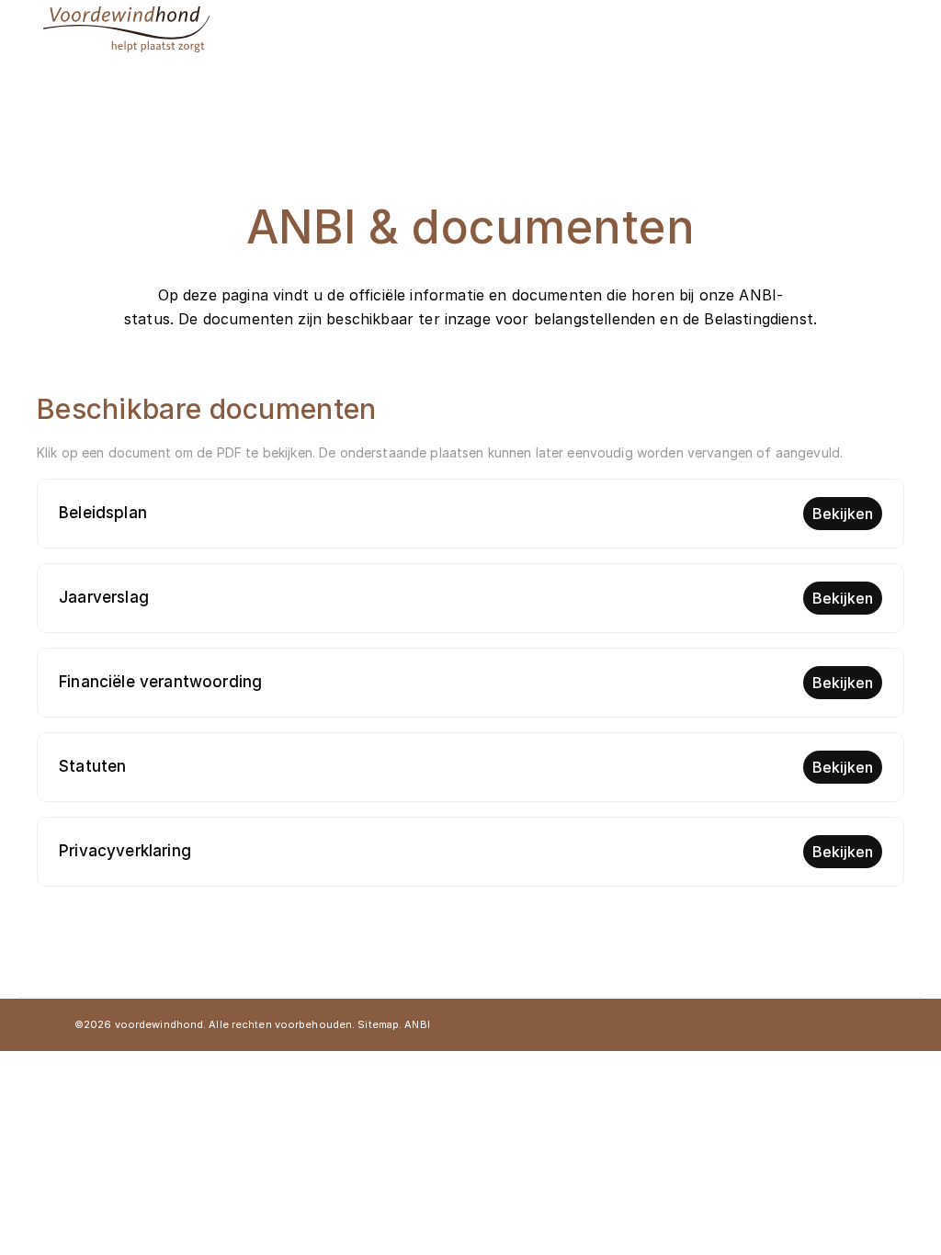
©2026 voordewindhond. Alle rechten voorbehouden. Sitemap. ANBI (252, 1024)
